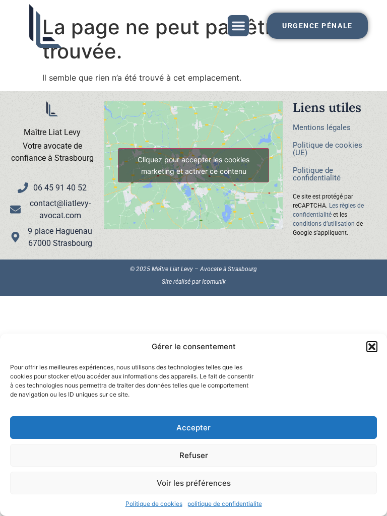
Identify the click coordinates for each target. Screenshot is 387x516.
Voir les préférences (194, 483)
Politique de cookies (153, 503)
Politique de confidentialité (317, 174)
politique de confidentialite (224, 503)
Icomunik (214, 281)
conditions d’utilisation (324, 223)
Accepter (193, 427)
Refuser (193, 455)
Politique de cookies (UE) (327, 149)
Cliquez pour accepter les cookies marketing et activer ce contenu (193, 165)
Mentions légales (322, 127)
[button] (372, 347)
